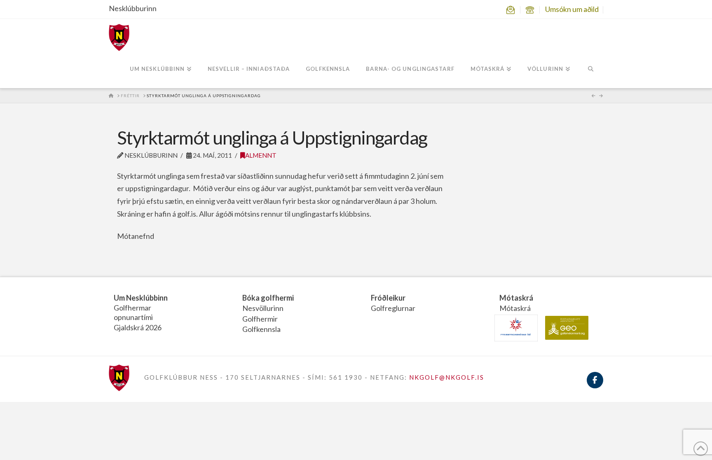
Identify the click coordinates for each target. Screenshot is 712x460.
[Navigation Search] (590, 69)
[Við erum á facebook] (595, 385)
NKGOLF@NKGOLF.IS (446, 377)
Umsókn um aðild (572, 9)
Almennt (260, 155)
